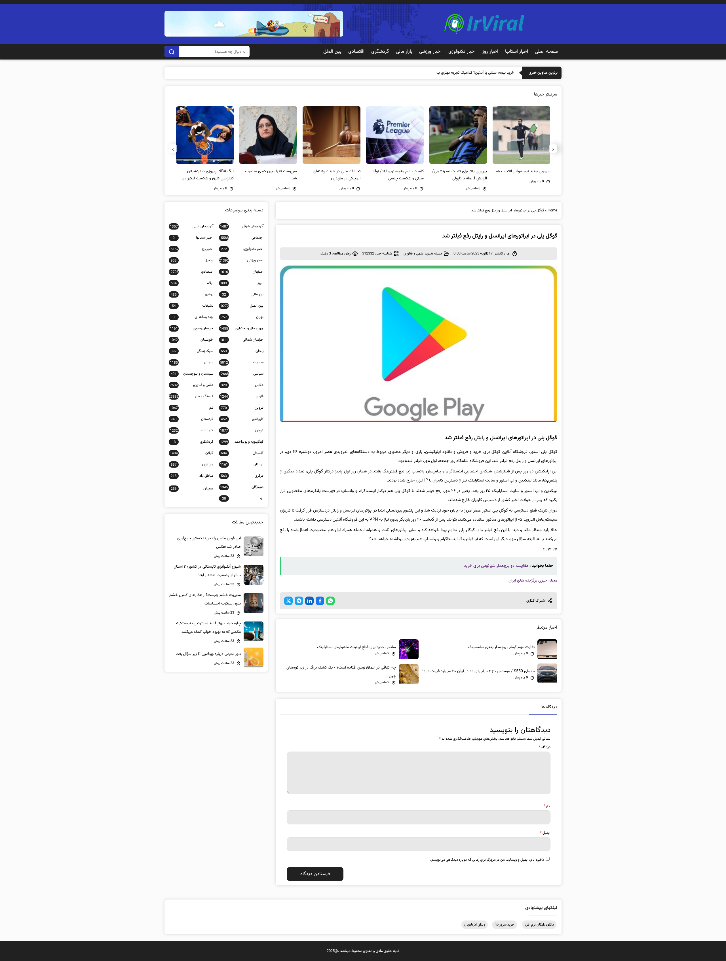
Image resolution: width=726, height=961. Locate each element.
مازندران (192, 464)
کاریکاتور (242, 419)
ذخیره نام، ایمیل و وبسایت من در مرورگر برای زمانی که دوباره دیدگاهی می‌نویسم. (487, 860)
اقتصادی (356, 51)
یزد (242, 498)
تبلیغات (192, 306)
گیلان (191, 453)
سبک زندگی (192, 351)
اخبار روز (490, 51)
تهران (242, 317)
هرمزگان (241, 487)
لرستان (241, 464)
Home (552, 210)
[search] (171, 51)
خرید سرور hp (504, 925)
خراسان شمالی (241, 340)
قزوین (242, 408)
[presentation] (553, 148)
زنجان (242, 351)
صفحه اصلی (546, 51)
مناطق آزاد (192, 476)
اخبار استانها (516, 51)
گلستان (242, 453)
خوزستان (191, 340)
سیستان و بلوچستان (192, 374)
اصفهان (241, 272)
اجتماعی (241, 238)
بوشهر (192, 294)
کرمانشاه (191, 430)
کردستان (192, 419)
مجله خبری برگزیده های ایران (532, 580)
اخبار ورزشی (430, 51)
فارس (241, 396)
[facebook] (320, 601)
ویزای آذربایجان (474, 925)
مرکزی (242, 476)
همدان (192, 488)
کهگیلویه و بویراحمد (241, 442)
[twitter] (288, 601)
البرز (242, 283)
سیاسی (241, 374)
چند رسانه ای (193, 317)
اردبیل (192, 260)
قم (191, 408)
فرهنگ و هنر (191, 396)
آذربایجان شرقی (241, 226)
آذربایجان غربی (191, 226)
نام (547, 806)
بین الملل (332, 51)
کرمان (241, 430)
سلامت (241, 362)
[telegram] (299, 601)
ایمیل (545, 833)
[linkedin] (309, 601)
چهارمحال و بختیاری (241, 328)
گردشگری (380, 51)
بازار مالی (404, 51)
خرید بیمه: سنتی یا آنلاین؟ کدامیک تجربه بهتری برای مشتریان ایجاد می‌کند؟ (456, 73)
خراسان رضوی (191, 328)
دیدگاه (544, 747)
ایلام (192, 283)
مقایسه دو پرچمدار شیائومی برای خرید (496, 566)
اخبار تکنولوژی (462, 51)
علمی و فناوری (414, 253)
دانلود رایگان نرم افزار (539, 925)
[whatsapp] (330, 601)
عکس (242, 385)
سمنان (191, 362)
